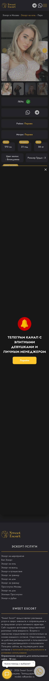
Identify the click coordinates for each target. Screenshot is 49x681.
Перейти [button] (24, 360)
